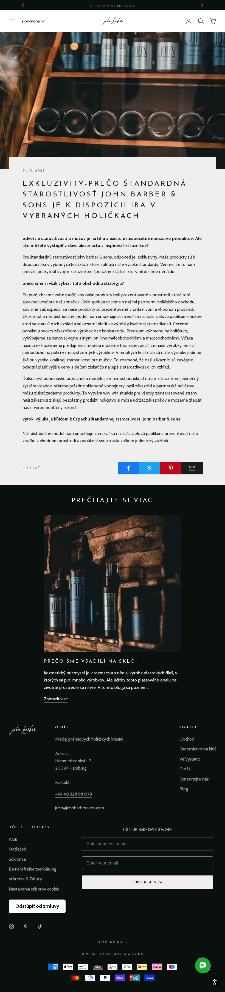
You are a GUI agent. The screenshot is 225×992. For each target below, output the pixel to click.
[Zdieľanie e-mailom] (192, 468)
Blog (183, 788)
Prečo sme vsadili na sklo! (90, 661)
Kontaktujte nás (194, 779)
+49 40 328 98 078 (73, 794)
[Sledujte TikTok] (40, 926)
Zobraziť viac (56, 698)
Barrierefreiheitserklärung (32, 869)
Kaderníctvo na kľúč (197, 749)
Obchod (186, 739)
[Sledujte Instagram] (11, 926)
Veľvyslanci (189, 759)
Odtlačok (17, 849)
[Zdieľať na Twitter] (149, 468)
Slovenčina (110, 942)
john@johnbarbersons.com (79, 807)
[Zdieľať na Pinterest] (171, 468)
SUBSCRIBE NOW (148, 882)
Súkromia (17, 859)
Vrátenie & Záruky (25, 878)
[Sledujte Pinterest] (26, 926)
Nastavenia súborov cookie (34, 889)
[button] (33, 21)
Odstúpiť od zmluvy (37, 906)
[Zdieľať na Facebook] (128, 468)
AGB (13, 839)
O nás (184, 768)
